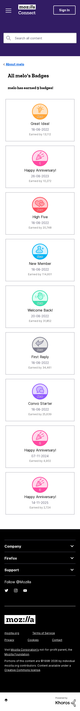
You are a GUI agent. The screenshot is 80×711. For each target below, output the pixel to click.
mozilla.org (11, 633)
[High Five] (40, 205)
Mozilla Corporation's (25, 649)
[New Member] (40, 252)
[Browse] (8, 11)
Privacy (9, 640)
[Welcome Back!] (40, 298)
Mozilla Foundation (16, 654)
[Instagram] (16, 590)
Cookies (33, 640)
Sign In (64, 10)
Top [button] (6, 700)
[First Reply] (40, 345)
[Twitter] (6, 590)
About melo (15, 64)
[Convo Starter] (40, 391)
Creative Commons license (22, 670)
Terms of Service (43, 633)
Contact (57, 640)
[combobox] (40, 38)
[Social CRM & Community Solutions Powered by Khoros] (66, 701)
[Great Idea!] (40, 112)
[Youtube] (25, 590)
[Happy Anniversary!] (40, 158)
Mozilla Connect (27, 9)
